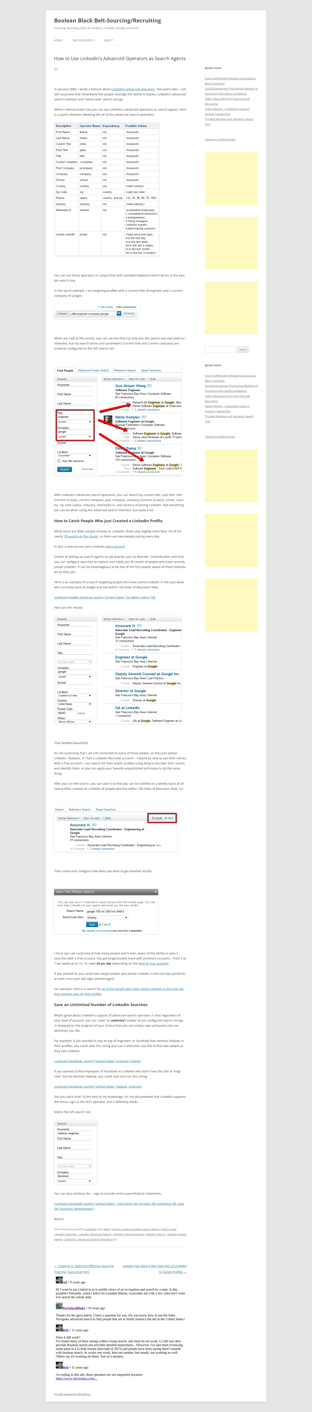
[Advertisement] (231, 178)
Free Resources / (84, 40)
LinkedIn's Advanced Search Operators (88, 1239)
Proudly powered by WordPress (72, 1394)
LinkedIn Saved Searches (128, 1234)
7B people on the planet (81, 536)
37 (55, 69)
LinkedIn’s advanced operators (133, 89)
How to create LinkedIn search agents (135, 1229)
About (108, 40)
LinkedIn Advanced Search (94, 1234)
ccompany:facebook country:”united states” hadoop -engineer (98, 1086)
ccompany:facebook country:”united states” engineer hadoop (97, 1061)
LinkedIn (90, 1229)
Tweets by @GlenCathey (220, 139)
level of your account (153, 963)
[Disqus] (120, 1328)
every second (114, 546)
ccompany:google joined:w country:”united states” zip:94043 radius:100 (104, 597)
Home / (58, 40)
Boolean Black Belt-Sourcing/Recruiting (107, 20)
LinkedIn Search (155, 1234)
